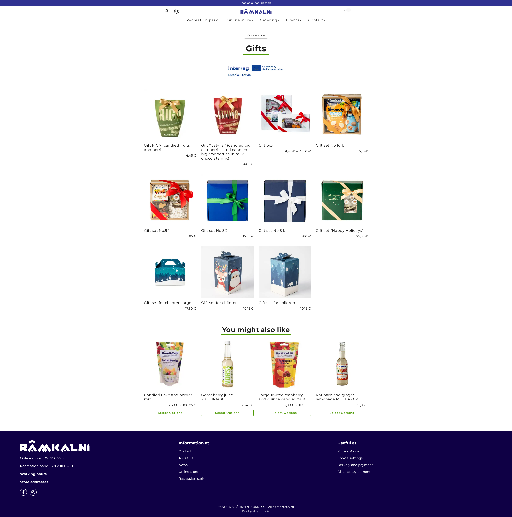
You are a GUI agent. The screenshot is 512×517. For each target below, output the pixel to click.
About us (186, 458)
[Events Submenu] (302, 20)
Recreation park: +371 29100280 (46, 466)
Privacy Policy (348, 451)
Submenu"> (177, 11)
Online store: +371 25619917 (42, 458)
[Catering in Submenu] (280, 20)
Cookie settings (350, 458)
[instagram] (33, 492)
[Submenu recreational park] (220, 20)
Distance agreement (354, 472)
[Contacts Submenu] (326, 20)
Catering (268, 20)
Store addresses (34, 482)
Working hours (33, 474)
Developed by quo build (256, 511)
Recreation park (202, 20)
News (183, 465)
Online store (239, 20)
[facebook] (23, 492)
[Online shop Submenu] (254, 20)
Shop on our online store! (256, 2)
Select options (170, 413)
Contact (316, 20)
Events (292, 20)
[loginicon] (167, 11)
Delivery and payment (355, 465)
